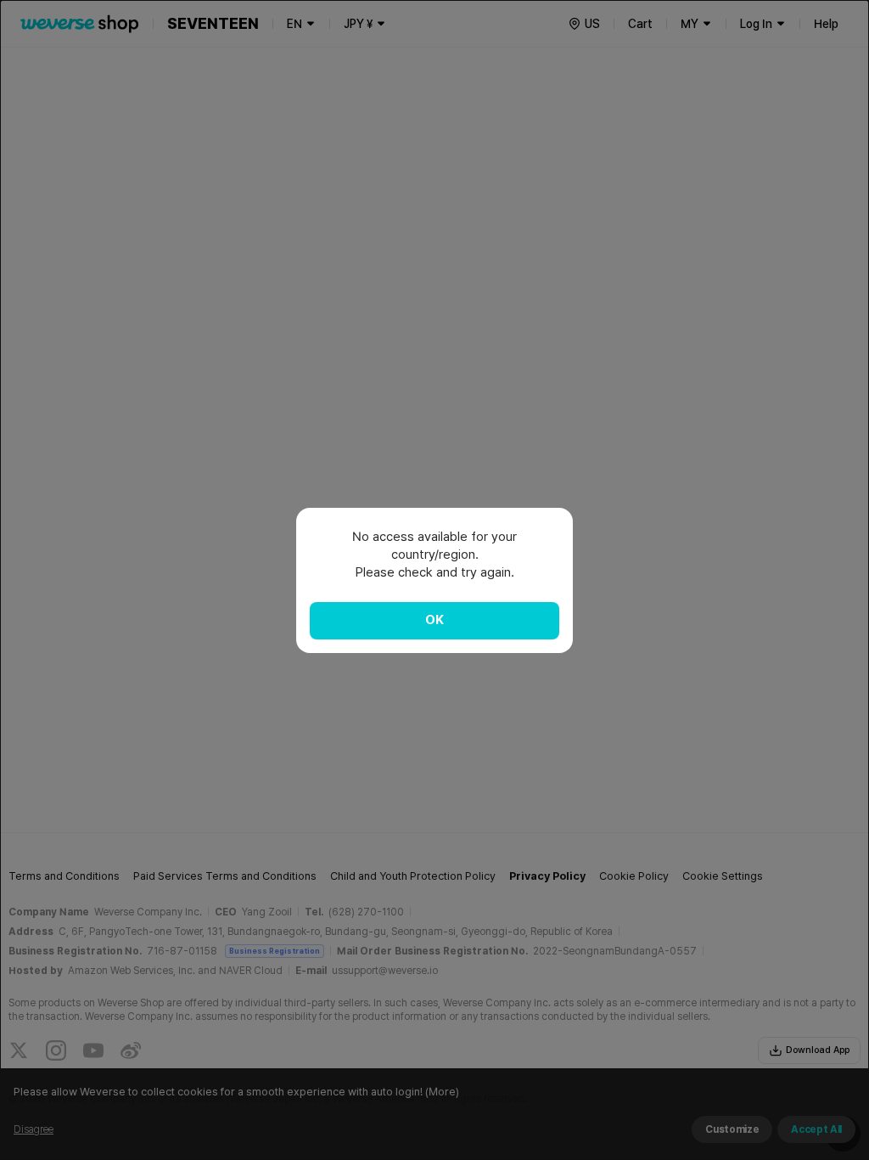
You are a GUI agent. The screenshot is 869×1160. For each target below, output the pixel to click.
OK (434, 620)
